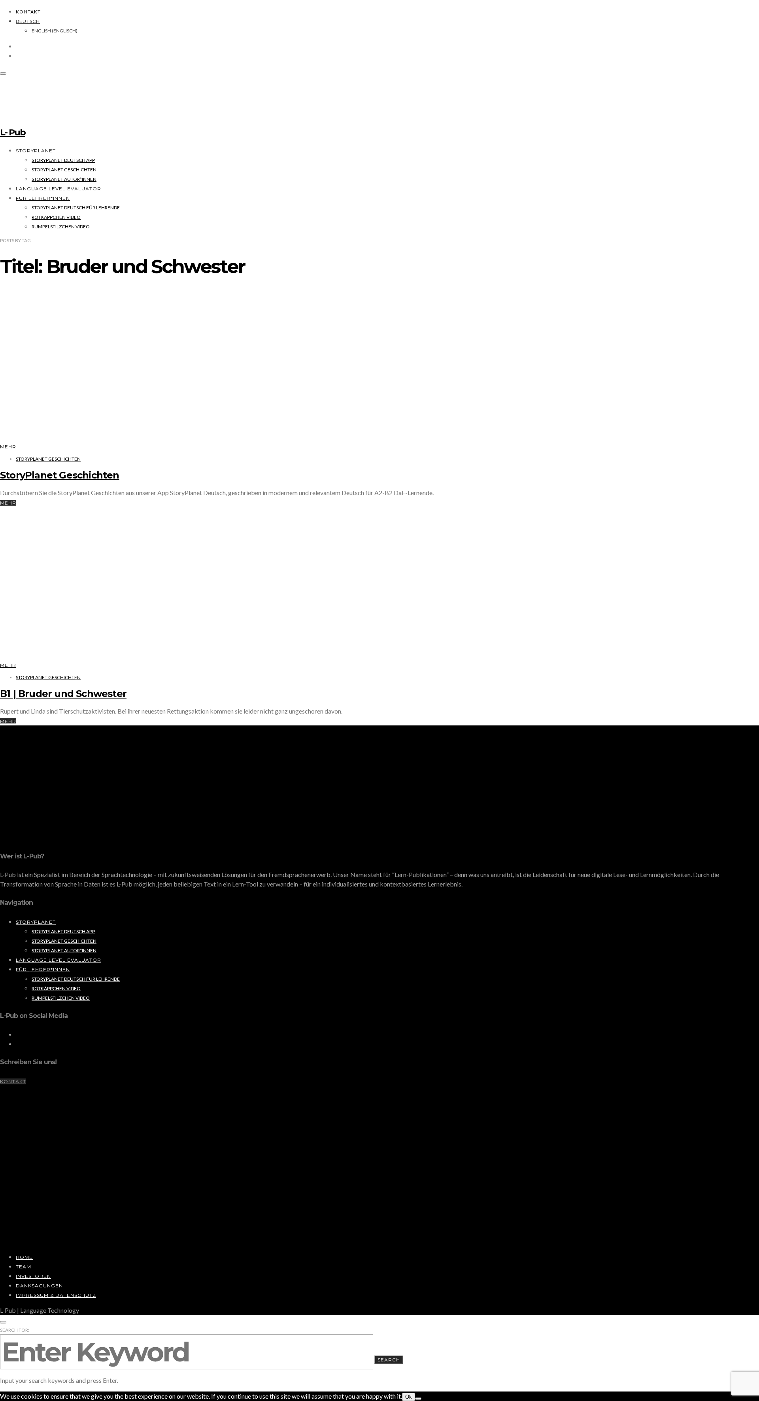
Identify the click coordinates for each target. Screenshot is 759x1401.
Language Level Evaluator (58, 189)
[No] (418, 1398)
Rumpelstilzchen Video (61, 227)
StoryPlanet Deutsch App (63, 160)
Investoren (33, 1276)
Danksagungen (39, 1286)
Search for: (14, 1330)
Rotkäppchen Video (56, 217)
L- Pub (12, 132)
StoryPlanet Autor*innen (64, 179)
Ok (408, 1397)
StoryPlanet (36, 151)
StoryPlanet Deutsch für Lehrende (76, 208)
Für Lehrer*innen (43, 198)
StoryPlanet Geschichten (64, 170)
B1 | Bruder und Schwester (63, 693)
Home (24, 1257)
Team (23, 1267)
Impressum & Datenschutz (56, 1295)
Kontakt (28, 12)
